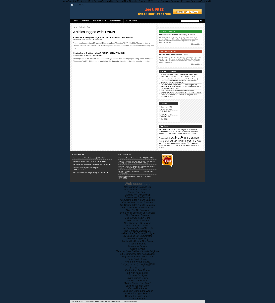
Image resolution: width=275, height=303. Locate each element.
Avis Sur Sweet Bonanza (137, 261)
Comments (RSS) (93, 301)
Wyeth (161, 147)
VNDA (178, 145)
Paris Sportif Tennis (137, 259)
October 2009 (165, 112)
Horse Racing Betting (137, 238)
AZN (170, 132)
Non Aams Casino (137, 246)
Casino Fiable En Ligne (137, 286)
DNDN (184, 134)
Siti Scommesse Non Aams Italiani (137, 254)
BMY (192, 132)
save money (175, 143)
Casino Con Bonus (137, 192)
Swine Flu (167, 145)
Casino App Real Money (137, 270)
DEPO (179, 134)
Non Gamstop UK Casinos (137, 223)
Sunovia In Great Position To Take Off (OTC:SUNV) (136, 158)
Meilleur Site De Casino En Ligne (138, 233)
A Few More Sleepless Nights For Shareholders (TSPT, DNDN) (103, 37)
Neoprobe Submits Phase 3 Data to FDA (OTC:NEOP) (92, 164)
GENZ (186, 138)
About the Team (99, 21)
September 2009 (166, 114)
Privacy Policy (116, 301)
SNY (189, 143)
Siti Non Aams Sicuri (137, 273)
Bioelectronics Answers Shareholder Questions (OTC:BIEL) (134, 177)
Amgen (183, 130)
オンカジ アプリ (137, 267)
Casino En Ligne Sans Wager (137, 291)
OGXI (184, 141)
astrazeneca (164, 132)
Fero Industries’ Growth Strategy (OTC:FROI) (177, 35)
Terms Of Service (105, 301)
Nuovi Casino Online (137, 280)
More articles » (196, 44)
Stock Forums (115, 21)
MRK (171, 141)
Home (76, 21)
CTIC (165, 134)
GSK (191, 137)
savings (183, 143)
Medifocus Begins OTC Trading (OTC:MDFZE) (89, 161)
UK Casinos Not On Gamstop (137, 236)
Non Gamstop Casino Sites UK (137, 207)
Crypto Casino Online (138, 278)
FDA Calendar (131, 21)
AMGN (189, 130)
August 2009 (165, 117)
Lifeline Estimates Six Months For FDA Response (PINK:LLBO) (135, 172)
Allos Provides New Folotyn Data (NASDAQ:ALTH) (90, 173)
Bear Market (186, 132)
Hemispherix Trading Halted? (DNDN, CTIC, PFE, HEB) (99, 53)
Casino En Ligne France (137, 293)
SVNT (161, 145)
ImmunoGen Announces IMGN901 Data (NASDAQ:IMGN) (179, 81)
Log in (74, 301)
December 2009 (166, 107)
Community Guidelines (130, 301)
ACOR (162, 129)
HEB (196, 138)
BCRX (175, 132)
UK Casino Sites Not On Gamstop (137, 200)
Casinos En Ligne (137, 275)
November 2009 (166, 109)
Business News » (168, 31)
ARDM (194, 130)
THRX (173, 145)
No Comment (97, 40)
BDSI (179, 132)
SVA (196, 143)
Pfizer (199, 141)
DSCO (189, 134)
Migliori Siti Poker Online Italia (137, 256)
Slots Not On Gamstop (137, 210)
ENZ (172, 138)
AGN (173, 130)
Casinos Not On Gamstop (138, 195)
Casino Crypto (137, 249)
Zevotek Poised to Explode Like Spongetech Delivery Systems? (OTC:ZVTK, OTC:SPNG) (181, 91)
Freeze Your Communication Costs (173, 55)
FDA (179, 137)
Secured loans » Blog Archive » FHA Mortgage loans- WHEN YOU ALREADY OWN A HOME (179, 85)
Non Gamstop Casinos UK (137, 187)
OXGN (188, 141)
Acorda (168, 129)
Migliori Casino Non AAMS (137, 283)
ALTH (178, 130)
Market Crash (164, 141)
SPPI (193, 143)
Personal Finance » (168, 51)
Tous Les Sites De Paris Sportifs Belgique (137, 251)
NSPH (176, 141)
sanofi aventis (165, 143)
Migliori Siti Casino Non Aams (137, 241)
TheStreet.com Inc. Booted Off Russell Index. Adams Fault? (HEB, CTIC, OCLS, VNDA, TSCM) (179, 75)
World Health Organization (190, 145)
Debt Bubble (172, 134)
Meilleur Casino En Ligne (137, 218)
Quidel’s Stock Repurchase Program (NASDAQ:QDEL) (86, 168)
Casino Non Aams (137, 288)
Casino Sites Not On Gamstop (137, 202)
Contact (85, 21)
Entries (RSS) (81, 301)
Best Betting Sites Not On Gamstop (137, 213)
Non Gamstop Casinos (137, 215)
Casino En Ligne (137, 243)
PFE (194, 141)
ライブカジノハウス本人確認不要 (137, 264)
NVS (180, 141)
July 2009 (164, 119)
